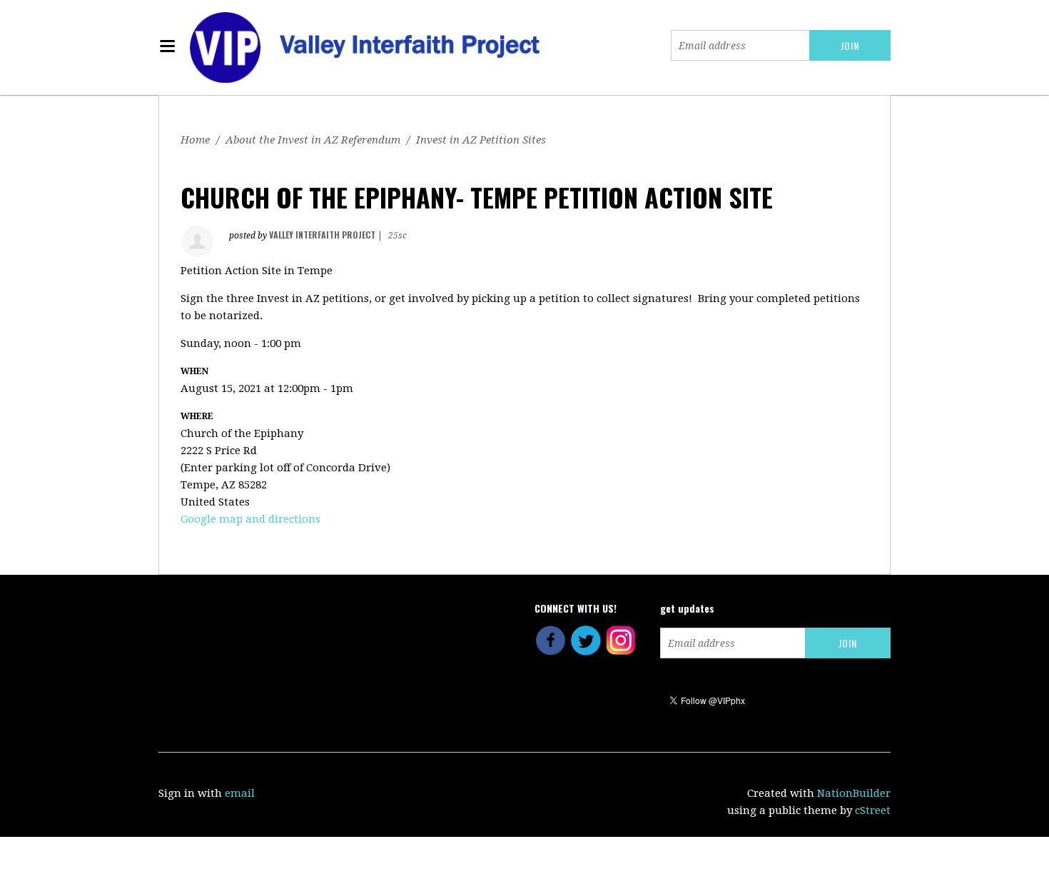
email (240, 793)
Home (195, 140)
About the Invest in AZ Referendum (312, 140)
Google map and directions (250, 519)
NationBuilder (854, 793)
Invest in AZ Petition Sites (481, 140)
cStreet (873, 810)
